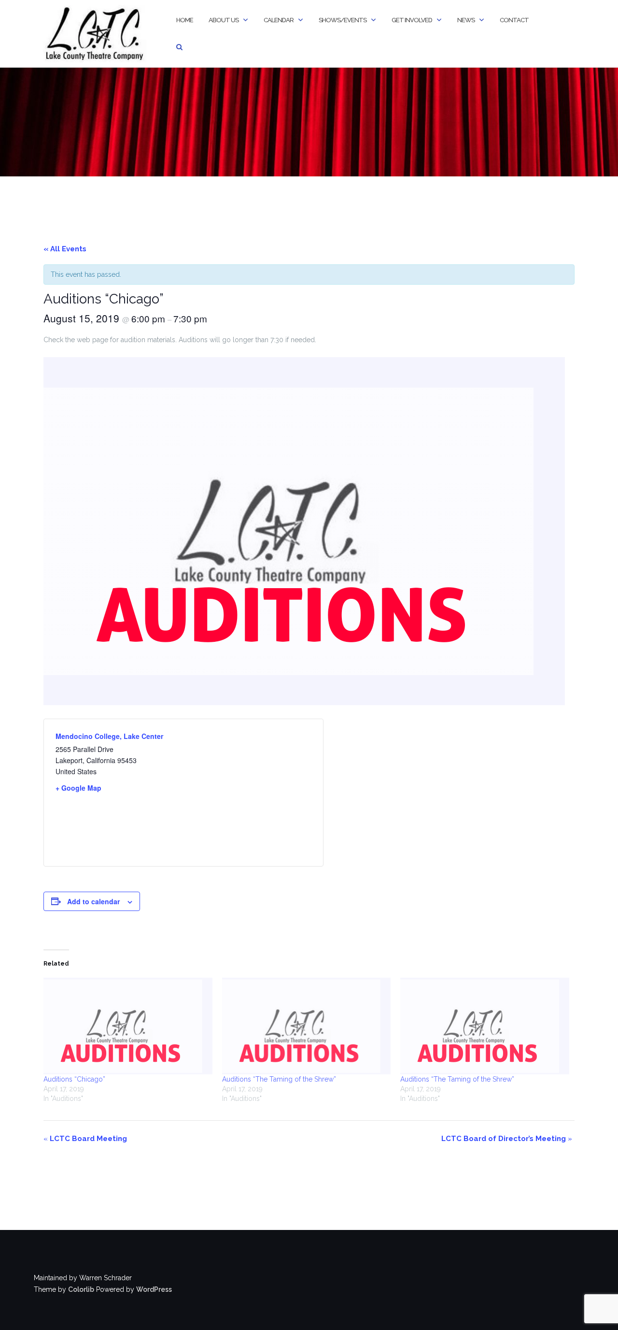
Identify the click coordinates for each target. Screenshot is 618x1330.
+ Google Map (78, 788)
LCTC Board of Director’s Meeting (506, 1138)
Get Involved (412, 20)
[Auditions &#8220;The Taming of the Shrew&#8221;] (306, 1026)
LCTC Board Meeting (85, 1138)
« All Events (64, 249)
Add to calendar (93, 901)
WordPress (154, 1289)
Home (184, 20)
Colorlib (81, 1289)
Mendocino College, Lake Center (109, 736)
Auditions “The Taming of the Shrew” (279, 1079)
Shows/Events (342, 20)
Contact (514, 20)
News (466, 20)
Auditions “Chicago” (74, 1079)
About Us (224, 20)
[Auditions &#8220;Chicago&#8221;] (127, 1026)
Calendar (279, 20)
